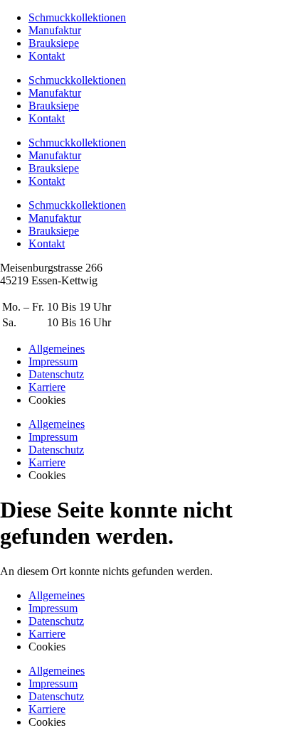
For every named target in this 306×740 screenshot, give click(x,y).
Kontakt (46, 56)
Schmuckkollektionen (77, 17)
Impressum (53, 608)
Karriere (46, 634)
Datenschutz (56, 621)
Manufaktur (54, 30)
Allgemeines (56, 595)
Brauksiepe (53, 43)
